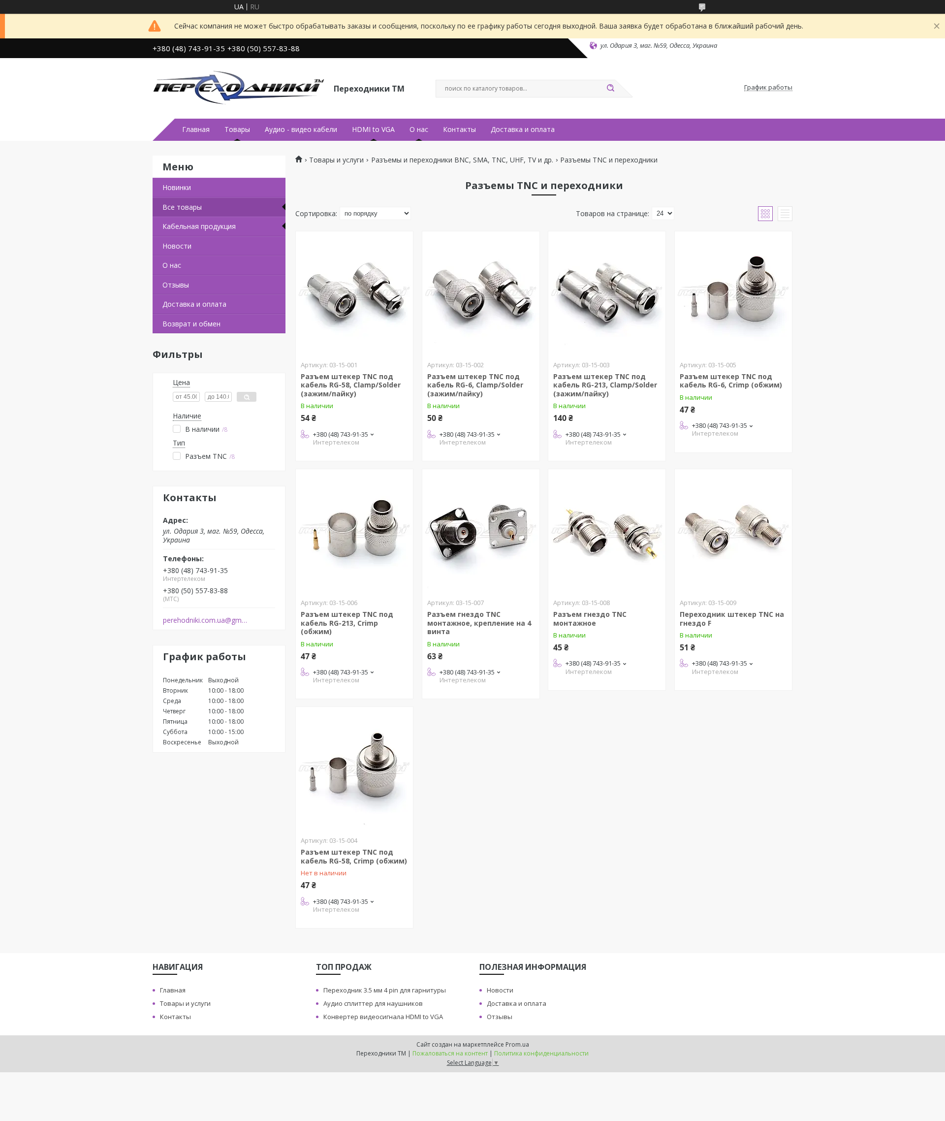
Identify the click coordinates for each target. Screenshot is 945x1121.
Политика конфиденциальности (541, 1053)
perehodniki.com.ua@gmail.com (206, 620)
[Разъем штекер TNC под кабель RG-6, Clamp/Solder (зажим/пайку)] (480, 292)
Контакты (459, 129)
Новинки (176, 187)
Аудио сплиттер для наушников (373, 1003)
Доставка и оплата (523, 129)
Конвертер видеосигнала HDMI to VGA (383, 1016)
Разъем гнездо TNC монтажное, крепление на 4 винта (479, 622)
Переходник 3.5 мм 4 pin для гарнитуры (384, 990)
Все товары (182, 207)
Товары (237, 129)
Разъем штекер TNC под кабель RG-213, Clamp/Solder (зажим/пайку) (605, 385)
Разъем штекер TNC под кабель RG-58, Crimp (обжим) (354, 856)
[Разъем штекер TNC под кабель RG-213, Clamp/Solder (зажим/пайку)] (606, 292)
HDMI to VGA (373, 129)
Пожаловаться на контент (450, 1053)
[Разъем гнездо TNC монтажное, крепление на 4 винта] (480, 530)
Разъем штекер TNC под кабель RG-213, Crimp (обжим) (347, 622)
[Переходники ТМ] (239, 87)
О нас (419, 129)
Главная (196, 129)
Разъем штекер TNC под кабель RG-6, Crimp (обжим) (731, 381)
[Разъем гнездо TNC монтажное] (606, 530)
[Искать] (610, 88)
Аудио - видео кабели (301, 129)
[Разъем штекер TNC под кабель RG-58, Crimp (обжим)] (354, 768)
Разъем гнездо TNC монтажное (590, 618)
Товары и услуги (336, 160)
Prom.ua (517, 1044)
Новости (176, 246)
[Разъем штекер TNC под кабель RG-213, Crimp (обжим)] (354, 530)
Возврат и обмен (191, 323)
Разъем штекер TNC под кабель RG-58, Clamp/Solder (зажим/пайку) (351, 385)
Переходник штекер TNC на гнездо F (732, 618)
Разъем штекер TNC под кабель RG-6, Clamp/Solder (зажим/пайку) (475, 385)
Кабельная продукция (199, 226)
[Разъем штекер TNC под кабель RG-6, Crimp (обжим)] (733, 292)
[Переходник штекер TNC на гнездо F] (733, 530)
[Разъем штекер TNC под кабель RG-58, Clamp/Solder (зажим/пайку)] (354, 292)
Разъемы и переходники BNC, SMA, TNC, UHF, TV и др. (462, 160)
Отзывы (175, 284)
